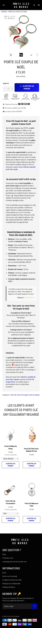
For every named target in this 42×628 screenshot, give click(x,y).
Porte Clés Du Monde (13, 616)
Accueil (4, 12)
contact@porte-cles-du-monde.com (14, 562)
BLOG (4, 573)
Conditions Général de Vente (11, 580)
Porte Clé (13, 395)
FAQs (4, 554)
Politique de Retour (8, 587)
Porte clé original (34, 395)
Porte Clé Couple (22, 395)
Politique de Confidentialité (11, 584)
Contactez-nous (7, 558)
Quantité (6, 83)
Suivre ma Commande (9, 576)
